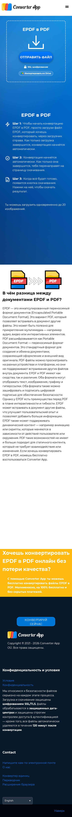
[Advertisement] (36, 506)
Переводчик (11, 780)
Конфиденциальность (18, 685)
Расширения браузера (18, 784)
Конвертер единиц (16, 775)
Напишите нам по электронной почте (29, 762)
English (9, 800)
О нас (6, 767)
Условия (8, 680)
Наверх (59, 810)
